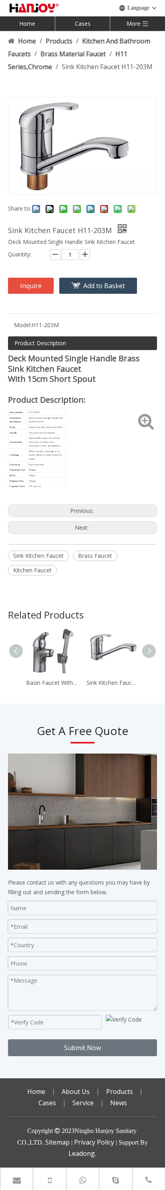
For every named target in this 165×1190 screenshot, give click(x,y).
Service (83, 1102)
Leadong (81, 1153)
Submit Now (82, 1047)
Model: (23, 325)
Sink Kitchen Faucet (38, 555)
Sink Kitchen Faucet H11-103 (113, 682)
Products (119, 1091)
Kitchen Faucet (32, 570)
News (118, 1102)
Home (27, 23)
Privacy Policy (94, 1142)
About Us (76, 1091)
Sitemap (57, 1142)
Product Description (40, 343)
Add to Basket (104, 285)
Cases (83, 23)
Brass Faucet (95, 555)
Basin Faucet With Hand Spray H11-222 (52, 682)
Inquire (31, 285)
